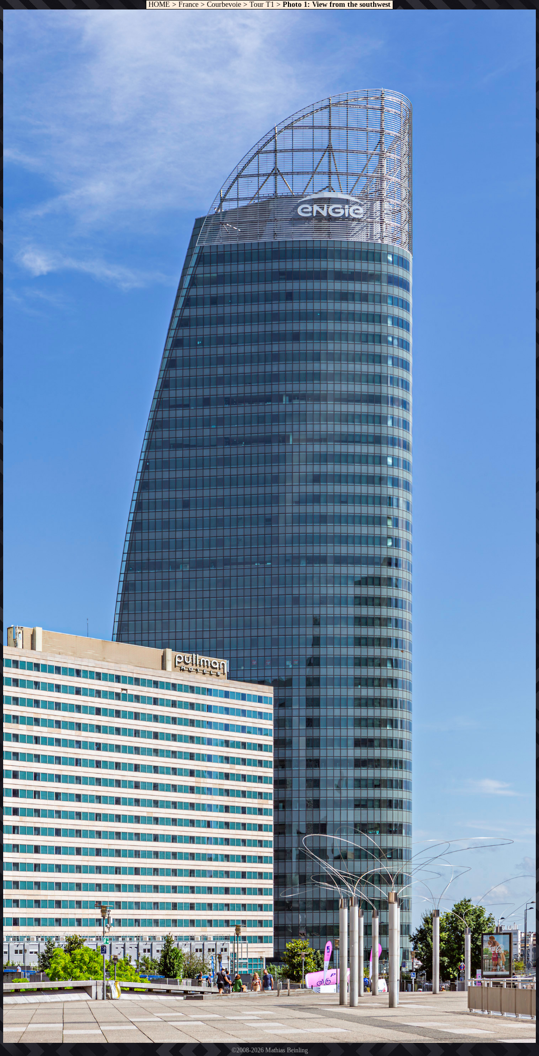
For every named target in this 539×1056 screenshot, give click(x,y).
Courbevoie (224, 4)
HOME (158, 4)
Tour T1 (261, 4)
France (188, 4)
